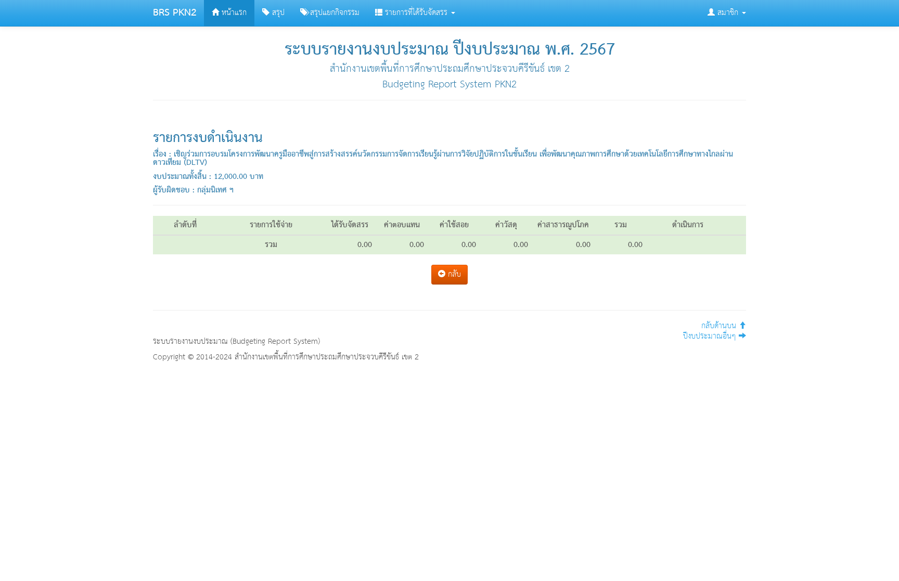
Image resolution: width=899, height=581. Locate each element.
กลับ (453, 274)
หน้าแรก (233, 13)
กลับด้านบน (720, 326)
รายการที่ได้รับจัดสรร (416, 13)
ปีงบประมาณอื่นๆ (711, 336)
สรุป (277, 13)
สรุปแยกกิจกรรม (333, 13)
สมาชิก (728, 13)
